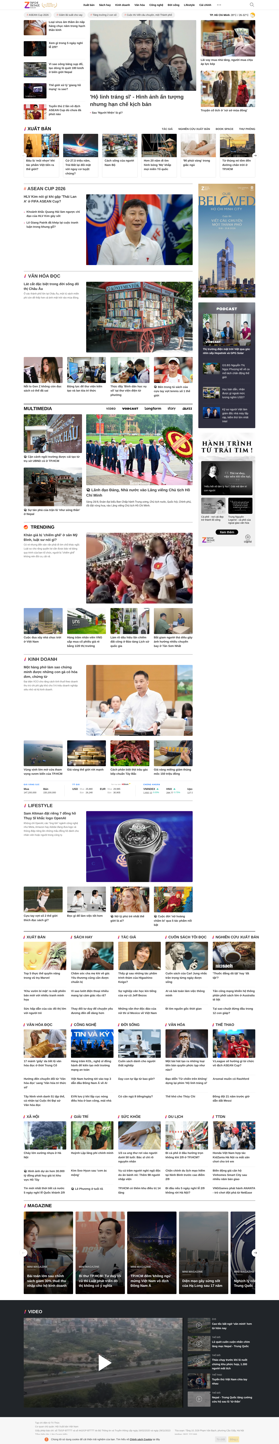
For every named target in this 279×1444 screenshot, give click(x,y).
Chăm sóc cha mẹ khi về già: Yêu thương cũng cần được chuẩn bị (90, 978)
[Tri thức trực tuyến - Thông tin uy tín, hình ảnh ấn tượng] (41, 5)
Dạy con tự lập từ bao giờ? (136, 1079)
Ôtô (214, 1319)
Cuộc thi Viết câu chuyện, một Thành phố (149, 14)
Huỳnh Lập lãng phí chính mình (92, 1153)
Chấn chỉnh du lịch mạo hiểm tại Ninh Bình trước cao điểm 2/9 (185, 1175)
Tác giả (128, 937)
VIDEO (35, 1311)
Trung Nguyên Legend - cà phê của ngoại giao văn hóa (239, 519)
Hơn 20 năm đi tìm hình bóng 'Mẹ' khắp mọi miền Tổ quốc (157, 165)
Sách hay (105, 4)
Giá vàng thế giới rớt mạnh (85, 769)
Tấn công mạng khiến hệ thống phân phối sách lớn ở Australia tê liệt (234, 995)
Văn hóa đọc (44, 276)
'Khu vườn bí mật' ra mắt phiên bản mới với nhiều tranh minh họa (45, 995)
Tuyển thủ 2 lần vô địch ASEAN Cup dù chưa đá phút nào (65, 110)
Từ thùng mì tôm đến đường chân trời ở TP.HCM (236, 165)
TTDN (220, 1117)
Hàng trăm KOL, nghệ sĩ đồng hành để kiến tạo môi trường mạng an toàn (91, 1065)
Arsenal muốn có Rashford (231, 1079)
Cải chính (205, 4)
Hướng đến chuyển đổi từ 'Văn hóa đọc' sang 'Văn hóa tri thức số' (45, 1083)
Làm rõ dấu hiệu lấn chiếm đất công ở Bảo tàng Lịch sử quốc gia (129, 642)
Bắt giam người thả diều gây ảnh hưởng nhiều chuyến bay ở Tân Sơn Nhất (173, 642)
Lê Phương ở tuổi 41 (89, 1189)
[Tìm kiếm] (252, 5)
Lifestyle (189, 4)
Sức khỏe (131, 1117)
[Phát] (103, 1363)
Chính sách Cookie (141, 1439)
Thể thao (225, 1025)
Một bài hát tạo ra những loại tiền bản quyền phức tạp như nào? (185, 1065)
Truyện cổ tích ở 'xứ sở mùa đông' (224, 110)
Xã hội (33, 1117)
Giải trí (81, 1117)
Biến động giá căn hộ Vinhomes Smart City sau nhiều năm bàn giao (230, 1175)
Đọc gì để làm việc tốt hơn (85, 915)
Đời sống (173, 4)
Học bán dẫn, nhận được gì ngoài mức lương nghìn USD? (233, 393)
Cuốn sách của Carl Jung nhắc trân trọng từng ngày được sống (186, 978)
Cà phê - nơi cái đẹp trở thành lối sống (212, 518)
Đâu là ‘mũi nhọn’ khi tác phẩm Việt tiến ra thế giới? (40, 165)
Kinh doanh (122, 4)
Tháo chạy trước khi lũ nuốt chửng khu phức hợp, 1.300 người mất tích (229, 1364)
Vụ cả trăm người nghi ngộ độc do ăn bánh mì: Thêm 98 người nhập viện (139, 1175)
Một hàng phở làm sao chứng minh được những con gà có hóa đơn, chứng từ (50, 672)
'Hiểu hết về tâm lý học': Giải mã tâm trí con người (225, 488)
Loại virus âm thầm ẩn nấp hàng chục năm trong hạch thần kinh (67, 26)
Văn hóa (139, 4)
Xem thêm (226, 528)
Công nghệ (156, 4)
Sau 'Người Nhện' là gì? (107, 112)
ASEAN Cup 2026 (39, 14)
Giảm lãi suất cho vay (70, 14)
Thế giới (216, 1337)
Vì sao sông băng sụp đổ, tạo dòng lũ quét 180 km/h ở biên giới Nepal (66, 68)
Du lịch (175, 1117)
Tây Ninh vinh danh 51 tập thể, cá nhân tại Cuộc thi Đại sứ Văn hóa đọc (44, 1101)
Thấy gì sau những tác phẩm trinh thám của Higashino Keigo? (137, 978)
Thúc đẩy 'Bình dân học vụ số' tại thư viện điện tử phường (128, 391)
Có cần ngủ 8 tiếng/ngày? (135, 1096)
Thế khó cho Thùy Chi (180, 1096)
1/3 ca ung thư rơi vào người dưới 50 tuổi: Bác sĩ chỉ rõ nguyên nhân (137, 1157)
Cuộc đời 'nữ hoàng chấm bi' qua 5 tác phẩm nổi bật (173, 921)
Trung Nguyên (205, 434)
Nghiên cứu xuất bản (237, 937)
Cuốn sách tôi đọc (187, 937)
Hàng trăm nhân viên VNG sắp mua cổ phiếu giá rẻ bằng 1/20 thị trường (84, 642)
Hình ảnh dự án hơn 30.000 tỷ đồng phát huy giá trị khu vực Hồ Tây (44, 1175)
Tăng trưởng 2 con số (105, 14)
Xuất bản (89, 4)
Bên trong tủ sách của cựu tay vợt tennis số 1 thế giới (172, 391)
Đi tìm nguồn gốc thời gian (184, 1008)
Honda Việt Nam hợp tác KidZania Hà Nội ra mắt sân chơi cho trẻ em (231, 1157)
